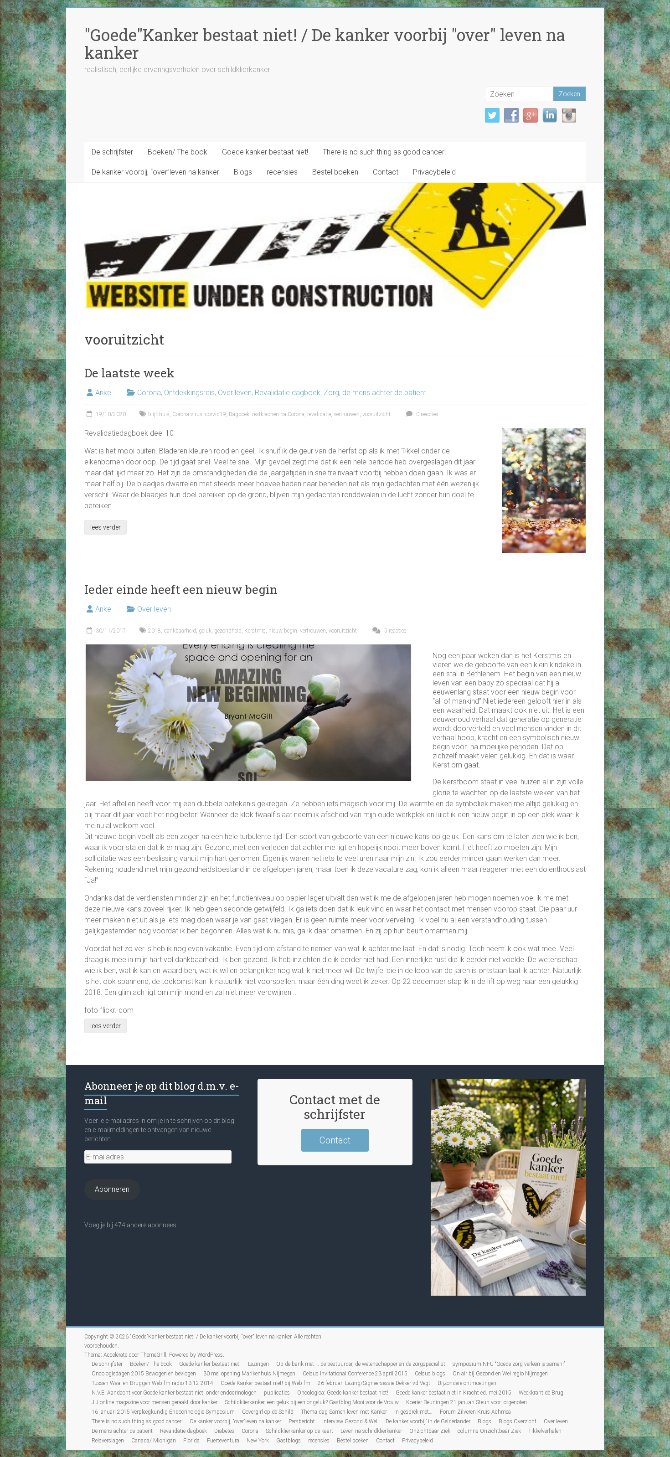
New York (258, 1440)
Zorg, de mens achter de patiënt (375, 392)
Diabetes (224, 1431)
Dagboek (239, 414)
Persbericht (302, 1421)
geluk (205, 631)
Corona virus (187, 414)
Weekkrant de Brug (541, 1393)
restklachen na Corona (278, 414)
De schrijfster (112, 152)
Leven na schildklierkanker (371, 1431)
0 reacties (426, 414)
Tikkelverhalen (545, 1431)
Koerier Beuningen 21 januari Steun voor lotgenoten (466, 1402)
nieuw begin (282, 631)
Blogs (243, 172)
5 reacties (395, 631)
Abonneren (112, 1189)
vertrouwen (347, 414)
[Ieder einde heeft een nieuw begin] (248, 648)
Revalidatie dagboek (287, 392)
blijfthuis (159, 414)
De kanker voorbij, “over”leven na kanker (155, 172)
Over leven (235, 392)
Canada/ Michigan (153, 1440)
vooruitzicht (376, 414)
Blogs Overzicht (517, 1421)
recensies (282, 172)
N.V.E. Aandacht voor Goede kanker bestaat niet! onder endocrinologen (174, 1393)
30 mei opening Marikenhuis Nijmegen (249, 1373)
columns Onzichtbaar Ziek (489, 1431)
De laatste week (129, 373)
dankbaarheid (180, 631)
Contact (385, 172)
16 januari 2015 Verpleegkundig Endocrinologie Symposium (163, 1412)
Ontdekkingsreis (189, 392)
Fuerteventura (223, 1440)
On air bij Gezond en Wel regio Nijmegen (500, 1373)
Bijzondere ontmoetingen (467, 1383)
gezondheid (228, 631)
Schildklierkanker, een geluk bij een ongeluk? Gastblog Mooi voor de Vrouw (312, 1402)
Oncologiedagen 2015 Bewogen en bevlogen (144, 1373)
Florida (191, 1440)
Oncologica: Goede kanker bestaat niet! (342, 1393)
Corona (149, 392)
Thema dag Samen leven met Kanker (344, 1412)
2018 (154, 631)
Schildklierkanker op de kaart (299, 1431)
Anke (103, 392)
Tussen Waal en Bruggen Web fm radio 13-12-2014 (152, 1383)
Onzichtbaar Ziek (429, 1431)
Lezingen (258, 1364)
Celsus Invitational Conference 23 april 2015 (355, 1373)
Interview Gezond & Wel (349, 1421)
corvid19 (215, 414)
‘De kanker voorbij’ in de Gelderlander (427, 1421)
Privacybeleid (434, 172)
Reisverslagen (108, 1440)
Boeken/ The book (177, 152)
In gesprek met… (413, 1412)
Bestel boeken (335, 172)
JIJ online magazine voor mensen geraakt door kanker (154, 1402)
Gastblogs (288, 1440)
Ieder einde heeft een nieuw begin (181, 589)
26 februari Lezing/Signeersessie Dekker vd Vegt (374, 1383)
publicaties (277, 1393)
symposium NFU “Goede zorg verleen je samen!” (509, 1364)
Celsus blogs (430, 1373)
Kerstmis (255, 631)
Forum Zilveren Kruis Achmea (475, 1412)
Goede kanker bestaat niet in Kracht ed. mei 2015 (453, 1393)
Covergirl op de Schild (268, 1412)
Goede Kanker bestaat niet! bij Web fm (265, 1383)
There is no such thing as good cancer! (384, 152)
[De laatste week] (544, 432)
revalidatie (319, 414)
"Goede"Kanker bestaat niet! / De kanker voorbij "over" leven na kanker (324, 43)
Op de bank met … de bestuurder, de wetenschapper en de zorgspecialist (360, 1364)
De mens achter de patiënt (122, 1431)
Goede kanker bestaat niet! (265, 152)
